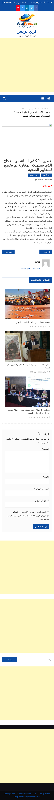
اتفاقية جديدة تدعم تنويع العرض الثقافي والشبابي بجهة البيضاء (28, 366)
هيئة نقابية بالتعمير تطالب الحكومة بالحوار (33, 322)
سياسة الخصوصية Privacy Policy (16, 3)
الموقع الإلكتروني (42, 500)
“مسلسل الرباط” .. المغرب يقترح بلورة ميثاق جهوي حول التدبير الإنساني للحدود (29, 411)
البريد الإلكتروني (41, 488)
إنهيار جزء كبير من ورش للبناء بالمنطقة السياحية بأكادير (43, 252)
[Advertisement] (27, 65)
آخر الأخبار (46, 175)
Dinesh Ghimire (34, 797)
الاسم (46, 477)
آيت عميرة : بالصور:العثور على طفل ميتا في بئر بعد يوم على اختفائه (7, 252)
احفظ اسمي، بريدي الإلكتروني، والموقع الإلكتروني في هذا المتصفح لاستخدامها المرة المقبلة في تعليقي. (27, 515)
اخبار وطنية (34, 175)
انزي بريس (27, 31)
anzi (37, 261)
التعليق (45, 449)
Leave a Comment (44, 180)
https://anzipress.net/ (30, 269)
